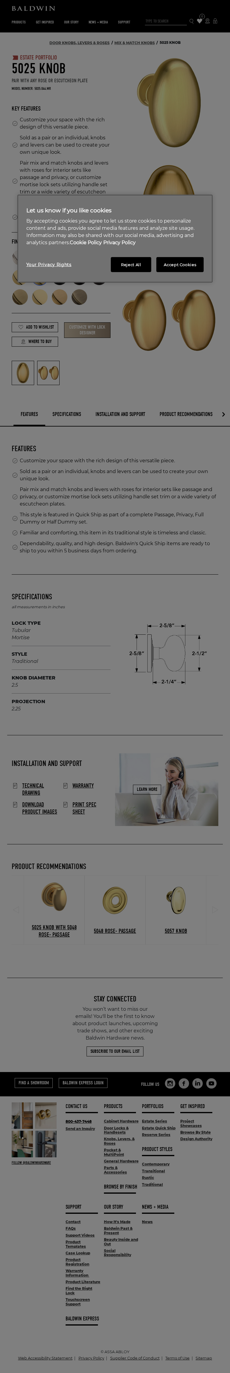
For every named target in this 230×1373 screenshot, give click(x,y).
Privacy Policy (119, 242)
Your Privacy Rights (49, 264)
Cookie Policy (86, 242)
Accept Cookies (180, 264)
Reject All (131, 264)
